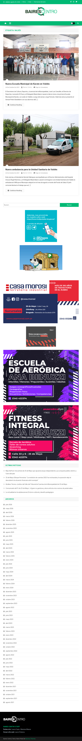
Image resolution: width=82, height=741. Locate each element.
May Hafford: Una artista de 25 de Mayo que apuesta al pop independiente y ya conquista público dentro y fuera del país (41, 472)
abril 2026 (9, 512)
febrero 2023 (10, 631)
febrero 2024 (10, 583)
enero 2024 (9, 588)
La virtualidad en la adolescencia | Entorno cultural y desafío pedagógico (30, 492)
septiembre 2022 (11, 651)
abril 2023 (9, 623)
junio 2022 (9, 663)
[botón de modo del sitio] (73, 23)
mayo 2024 (9, 572)
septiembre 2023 (11, 603)
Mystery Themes (30, 739)
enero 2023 (9, 635)
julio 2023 (9, 611)
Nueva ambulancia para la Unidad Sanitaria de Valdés (31, 169)
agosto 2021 (10, 702)
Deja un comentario (42, 87)
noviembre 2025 (11, 528)
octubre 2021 (10, 694)
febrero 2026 (10, 520)
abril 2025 (9, 548)
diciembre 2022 (11, 639)
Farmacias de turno (39, 2)
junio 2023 (9, 615)
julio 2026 (9, 504)
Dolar (29, 2)
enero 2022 (9, 682)
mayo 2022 (9, 667)
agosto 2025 (10, 532)
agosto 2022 (10, 655)
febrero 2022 (10, 678)
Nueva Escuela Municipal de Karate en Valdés (27, 84)
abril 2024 (9, 576)
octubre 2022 (10, 647)
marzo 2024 (10, 580)
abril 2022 (9, 671)
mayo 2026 (9, 508)
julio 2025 (9, 536)
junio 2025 (9, 540)
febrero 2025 (10, 556)
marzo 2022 (10, 675)
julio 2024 (9, 564)
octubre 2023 (10, 599)
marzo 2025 (10, 552)
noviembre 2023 (11, 595)
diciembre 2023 (11, 591)
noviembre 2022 (11, 643)
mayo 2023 (9, 619)
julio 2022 (9, 659)
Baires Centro (27, 87)
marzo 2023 (10, 627)
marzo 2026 (10, 516)
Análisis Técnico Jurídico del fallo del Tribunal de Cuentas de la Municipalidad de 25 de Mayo (36, 484)
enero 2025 (9, 560)
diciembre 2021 (11, 686)
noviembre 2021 (11, 690)
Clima (24, 2)
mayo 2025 (9, 544)
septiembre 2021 (11, 698)
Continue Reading (16, 105)
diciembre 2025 (11, 524)
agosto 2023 (10, 607)
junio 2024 (9, 568)
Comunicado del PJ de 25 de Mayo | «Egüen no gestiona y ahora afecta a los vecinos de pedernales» (39, 488)
